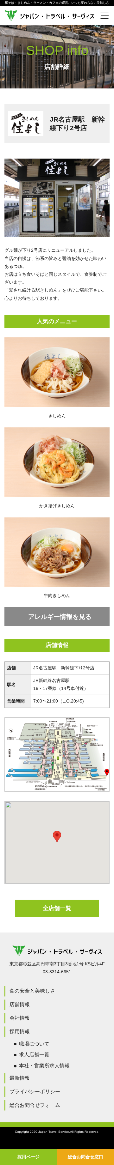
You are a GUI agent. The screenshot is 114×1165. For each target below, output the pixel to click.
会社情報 (20, 1018)
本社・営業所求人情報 (44, 1065)
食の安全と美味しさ (32, 990)
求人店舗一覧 (34, 1054)
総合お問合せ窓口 (85, 1156)
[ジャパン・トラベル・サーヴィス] (56, 15)
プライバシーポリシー (35, 1091)
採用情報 (20, 1031)
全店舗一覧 (57, 908)
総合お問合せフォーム (35, 1105)
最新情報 (20, 1078)
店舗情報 (20, 1004)
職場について (34, 1044)
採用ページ (28, 1156)
